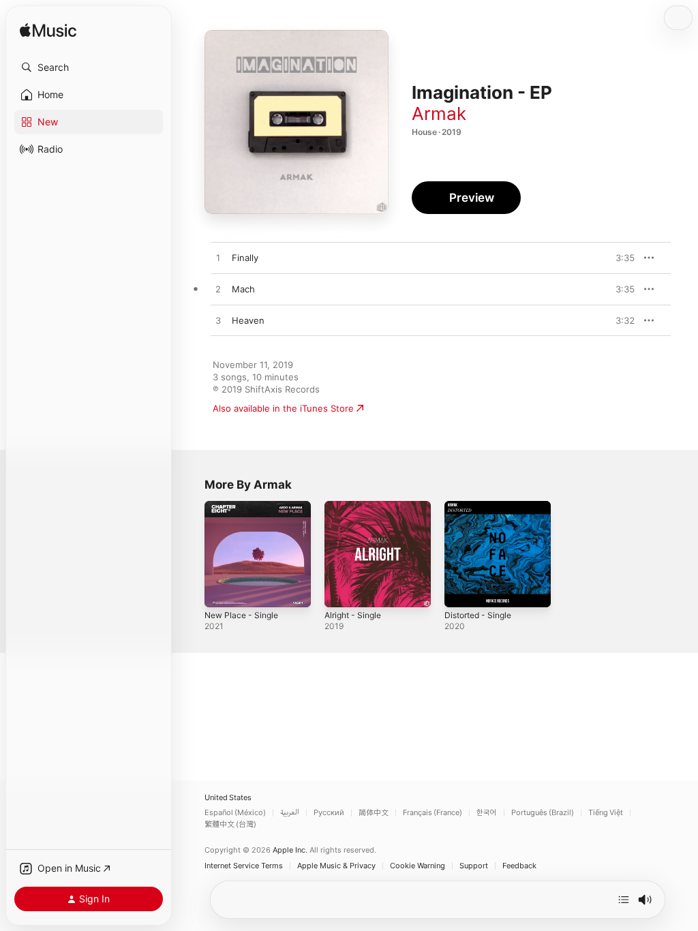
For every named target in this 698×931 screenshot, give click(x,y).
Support (473, 866)
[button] (88, 67)
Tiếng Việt (605, 812)
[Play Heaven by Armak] (218, 321)
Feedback (519, 866)
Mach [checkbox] (243, 289)
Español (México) (235, 812)
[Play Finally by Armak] (218, 258)
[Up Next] (624, 899)
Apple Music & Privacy (336, 866)
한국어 (486, 812)
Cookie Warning (417, 866)
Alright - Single (352, 615)
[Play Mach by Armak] (218, 290)
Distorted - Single (477, 615)
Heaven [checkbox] (248, 320)
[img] (48, 31)
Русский (329, 812)
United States (228, 798)
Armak (439, 113)
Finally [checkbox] (245, 257)
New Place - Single (241, 615)
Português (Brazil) (542, 812)
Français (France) (432, 812)
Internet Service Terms (243, 866)
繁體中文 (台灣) (230, 824)
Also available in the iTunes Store (283, 408)
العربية (289, 812)
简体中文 (374, 812)
